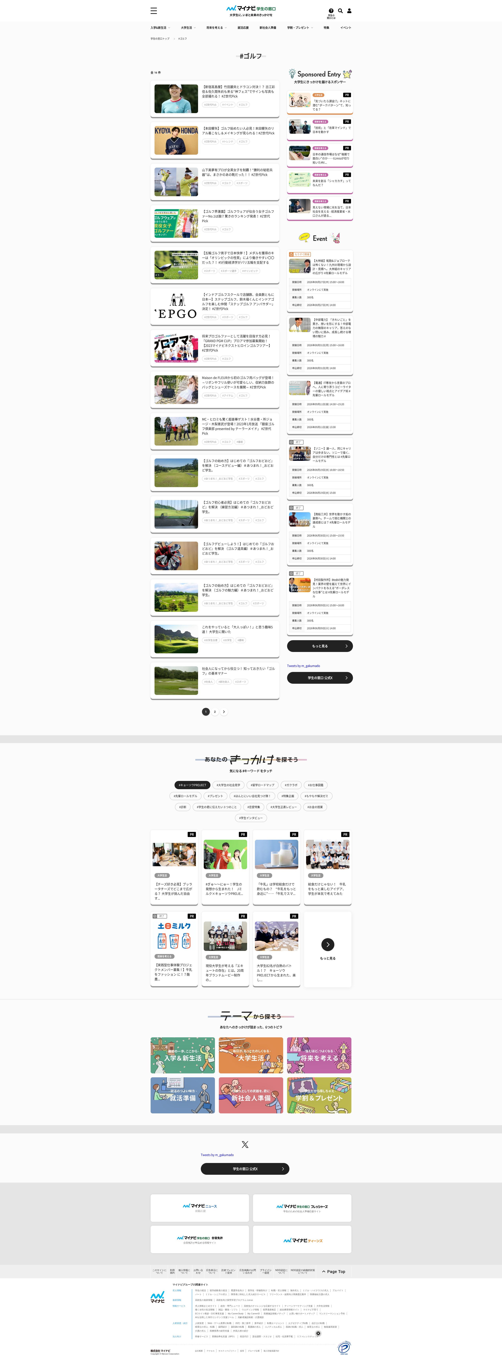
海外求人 (294, 1290)
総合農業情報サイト (289, 1309)
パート (198, 1294)
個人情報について (184, 1271)
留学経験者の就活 (218, 1290)
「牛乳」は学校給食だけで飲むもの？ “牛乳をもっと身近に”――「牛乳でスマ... (276, 889)
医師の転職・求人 (294, 1327)
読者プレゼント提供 (228, 1271)
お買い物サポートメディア (302, 1313)
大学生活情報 (322, 1306)
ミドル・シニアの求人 (216, 1294)
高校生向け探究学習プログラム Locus (234, 1300)
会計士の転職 (318, 1323)
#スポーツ (242, 183)
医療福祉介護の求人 (319, 1294)
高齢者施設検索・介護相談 (251, 1317)
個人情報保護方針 (271, 1351)
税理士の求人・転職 (205, 1327)
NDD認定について (281, 1271)
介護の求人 (200, 1331)
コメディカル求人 (273, 1327)
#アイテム (227, 395)
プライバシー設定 (266, 1271)
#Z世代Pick (210, 104)
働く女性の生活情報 (205, 1309)
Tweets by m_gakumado (303, 665)
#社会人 (208, 682)
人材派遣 (199, 1323)
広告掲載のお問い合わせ (247, 1271)
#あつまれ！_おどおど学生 (218, 479)
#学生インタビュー (251, 818)
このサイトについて (159, 1271)
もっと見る (320, 646)
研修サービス (201, 1336)
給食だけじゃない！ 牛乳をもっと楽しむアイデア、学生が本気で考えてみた (327, 889)
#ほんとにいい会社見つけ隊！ (252, 796)
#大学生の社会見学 (228, 785)
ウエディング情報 (250, 1309)
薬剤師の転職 (237, 1327)
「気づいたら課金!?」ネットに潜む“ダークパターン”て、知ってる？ (332, 105)
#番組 (240, 442)
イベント (345, 27)
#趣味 (241, 640)
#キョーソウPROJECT (192, 785)
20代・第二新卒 (243, 1323)
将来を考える (214, 27)
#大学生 (227, 640)
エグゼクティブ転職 (298, 1323)
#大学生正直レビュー (284, 807)
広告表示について (212, 1271)
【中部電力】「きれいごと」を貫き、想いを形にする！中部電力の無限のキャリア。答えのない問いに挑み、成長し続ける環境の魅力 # (332, 328)
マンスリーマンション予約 (332, 1313)
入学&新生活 (158, 27)
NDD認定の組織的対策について (303, 1271)
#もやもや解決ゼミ (316, 796)
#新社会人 (224, 682)
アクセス (211, 1351)
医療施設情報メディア (274, 1313)
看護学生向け (237, 1290)
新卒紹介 (259, 1323)
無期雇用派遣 (330, 1327)
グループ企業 (254, 1351)
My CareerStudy (236, 1313)
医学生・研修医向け (257, 1290)
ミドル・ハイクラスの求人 (316, 1290)
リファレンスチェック (307, 1336)
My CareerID (253, 1313)
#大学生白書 (210, 640)
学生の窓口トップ (160, 38)
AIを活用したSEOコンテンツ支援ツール (214, 1317)
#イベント (227, 104)
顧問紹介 (222, 1327)
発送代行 (244, 1336)
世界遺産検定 (269, 1309)
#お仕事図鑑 (315, 785)
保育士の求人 (313, 1327)
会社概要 (199, 1351)
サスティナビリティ (227, 1351)
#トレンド (227, 141)
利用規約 (172, 1271)
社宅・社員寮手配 (284, 1336)
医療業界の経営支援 (219, 1331)
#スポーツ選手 (228, 271)
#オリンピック (250, 271)
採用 (242, 1351)
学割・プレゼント (298, 27)
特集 (326, 27)
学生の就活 (200, 1290)
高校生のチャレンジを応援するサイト (262, 1306)
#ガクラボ (291, 785)
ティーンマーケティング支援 (299, 1306)
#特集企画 (288, 796)
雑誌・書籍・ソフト (228, 1309)
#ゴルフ (182, 38)
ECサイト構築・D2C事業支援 (209, 1313)
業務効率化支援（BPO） (224, 1336)
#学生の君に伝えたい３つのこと (217, 807)
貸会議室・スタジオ (262, 1336)
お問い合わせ (198, 1271)
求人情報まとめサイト (206, 1306)
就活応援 (243, 27)
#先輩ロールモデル (185, 796)
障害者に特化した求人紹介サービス (248, 1294)
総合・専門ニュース (230, 1306)
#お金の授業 (315, 807)
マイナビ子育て (310, 1309)
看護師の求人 (254, 1327)
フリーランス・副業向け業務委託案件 (287, 1294)
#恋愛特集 (253, 807)
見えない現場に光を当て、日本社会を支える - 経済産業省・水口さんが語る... (332, 211)
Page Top (336, 1271)
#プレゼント (215, 796)
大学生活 (186, 27)
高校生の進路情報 (203, 1300)
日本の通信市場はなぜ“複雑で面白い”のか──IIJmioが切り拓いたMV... (331, 158)
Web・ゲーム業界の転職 (219, 1323)
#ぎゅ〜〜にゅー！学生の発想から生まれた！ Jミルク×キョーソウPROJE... (224, 889)
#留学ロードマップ (262, 785)
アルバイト (338, 1290)
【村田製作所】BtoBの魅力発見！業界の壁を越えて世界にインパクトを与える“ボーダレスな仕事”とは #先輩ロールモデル (332, 588)
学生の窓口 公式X (320, 677)
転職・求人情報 (278, 1290)
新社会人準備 (268, 27)
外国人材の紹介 (240, 1331)
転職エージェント (275, 1323)
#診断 (182, 807)
